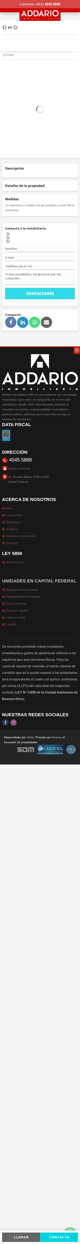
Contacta (59, 1237)
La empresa (14, 515)
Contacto (12, 543)
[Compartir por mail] (46, 322)
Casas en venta (16, 603)
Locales (11, 624)
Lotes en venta (15, 617)
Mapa (10, 55)
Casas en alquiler (17, 610)
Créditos (11, 529)
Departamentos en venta (22, 589)
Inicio (9, 508)
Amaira (56, 737)
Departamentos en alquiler (23, 596)
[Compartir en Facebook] (10, 322)
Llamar (21, 1237)
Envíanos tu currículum (21, 536)
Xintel (30, 737)
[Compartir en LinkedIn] (22, 322)
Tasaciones (13, 522)
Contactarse (40, 293)
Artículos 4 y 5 (15, 562)
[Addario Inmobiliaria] (40, 10)
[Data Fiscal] (6, 435)
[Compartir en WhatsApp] (34, 322)
